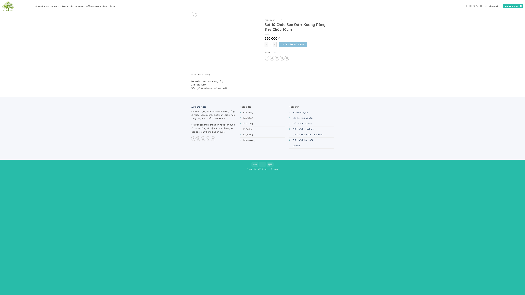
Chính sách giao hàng (303, 129)
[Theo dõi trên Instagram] (470, 6)
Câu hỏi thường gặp (303, 117)
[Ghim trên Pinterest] (282, 58)
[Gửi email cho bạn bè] (277, 58)
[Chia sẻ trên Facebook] (267, 58)
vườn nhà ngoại (41, 6)
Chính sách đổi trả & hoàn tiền (308, 134)
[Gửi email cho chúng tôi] (474, 6)
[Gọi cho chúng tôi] (477, 6)
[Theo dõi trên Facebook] (467, 6)
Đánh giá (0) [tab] (204, 74)
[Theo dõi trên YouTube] (481, 6)
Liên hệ (296, 145)
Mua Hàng (79, 6)
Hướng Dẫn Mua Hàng (96, 6)
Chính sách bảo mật (303, 140)
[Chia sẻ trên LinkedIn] (287, 58)
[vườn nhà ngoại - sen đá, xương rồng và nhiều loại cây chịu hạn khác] (15, 6)
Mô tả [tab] (193, 74)
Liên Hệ (112, 6)
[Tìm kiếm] (486, 6)
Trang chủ (270, 20)
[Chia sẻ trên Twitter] (272, 58)
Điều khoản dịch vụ (302, 123)
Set (280, 20)
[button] (494, 6)
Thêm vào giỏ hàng (293, 44)
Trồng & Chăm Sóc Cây (62, 6)
